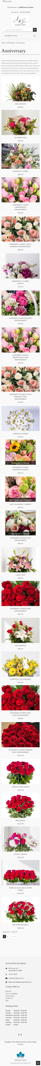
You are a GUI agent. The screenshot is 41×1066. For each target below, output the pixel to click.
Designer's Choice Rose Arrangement (20, 610)
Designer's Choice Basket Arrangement (20, 319)
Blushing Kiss (20, 137)
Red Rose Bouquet (20, 925)
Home (3, 43)
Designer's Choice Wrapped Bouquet (20, 469)
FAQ (7, 1000)
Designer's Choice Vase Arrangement (20, 539)
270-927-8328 (25, 12)
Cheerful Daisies (20, 434)
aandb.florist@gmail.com (16, 978)
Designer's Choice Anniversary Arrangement (21, 207)
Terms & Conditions (12, 993)
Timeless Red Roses (20, 787)
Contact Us (9, 998)
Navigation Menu (10, 36)
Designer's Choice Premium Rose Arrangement (20, 751)
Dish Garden (20, 104)
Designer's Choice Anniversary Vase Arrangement (21, 357)
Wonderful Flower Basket (20, 282)
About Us (8, 991)
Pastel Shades (20, 854)
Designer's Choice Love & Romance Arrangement (21, 245)
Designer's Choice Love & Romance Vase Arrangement (21, 397)
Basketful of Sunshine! (20, 679)
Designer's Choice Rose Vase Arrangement (20, 714)
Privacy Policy (10, 996)
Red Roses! (20, 820)
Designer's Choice (21, 171)
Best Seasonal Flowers (20, 504)
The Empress (20, 645)
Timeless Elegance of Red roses (20, 889)
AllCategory (11, 43)
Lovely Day (20, 575)
